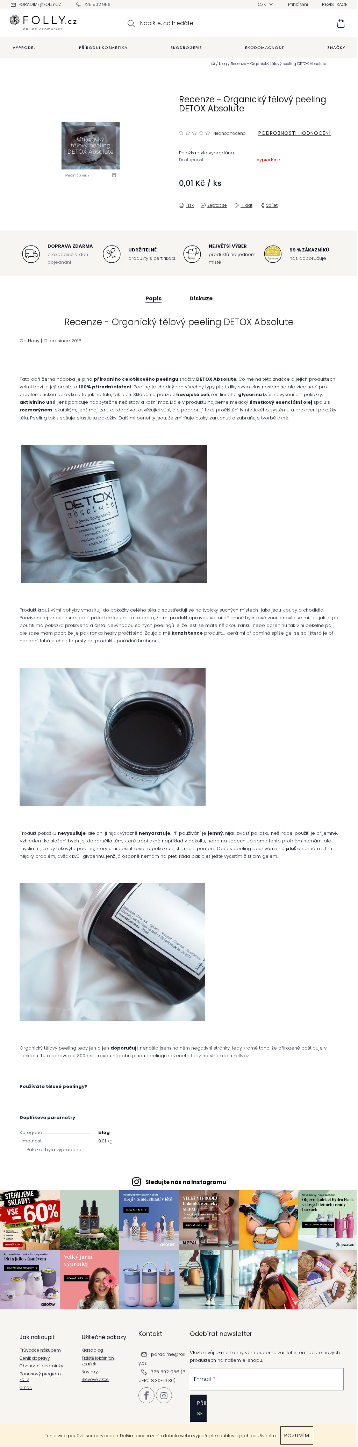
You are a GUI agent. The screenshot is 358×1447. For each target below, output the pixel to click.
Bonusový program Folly (40, 1377)
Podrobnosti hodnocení (294, 133)
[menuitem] (24, 47)
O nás (26, 1387)
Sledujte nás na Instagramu (185, 1182)
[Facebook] (146, 1395)
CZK (262, 4)
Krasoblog (92, 1350)
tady (196, 1055)
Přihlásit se (202, 1408)
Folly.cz (241, 1055)
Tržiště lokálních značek (97, 1361)
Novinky (89, 1372)
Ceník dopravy (35, 1358)
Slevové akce (95, 1379)
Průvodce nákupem (40, 1350)
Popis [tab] (153, 298)
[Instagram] (164, 1395)
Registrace (334, 4)
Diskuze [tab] (201, 298)
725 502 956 (97, 4)
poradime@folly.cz (40, 4)
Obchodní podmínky (41, 1366)
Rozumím (296, 1435)
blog (104, 1132)
